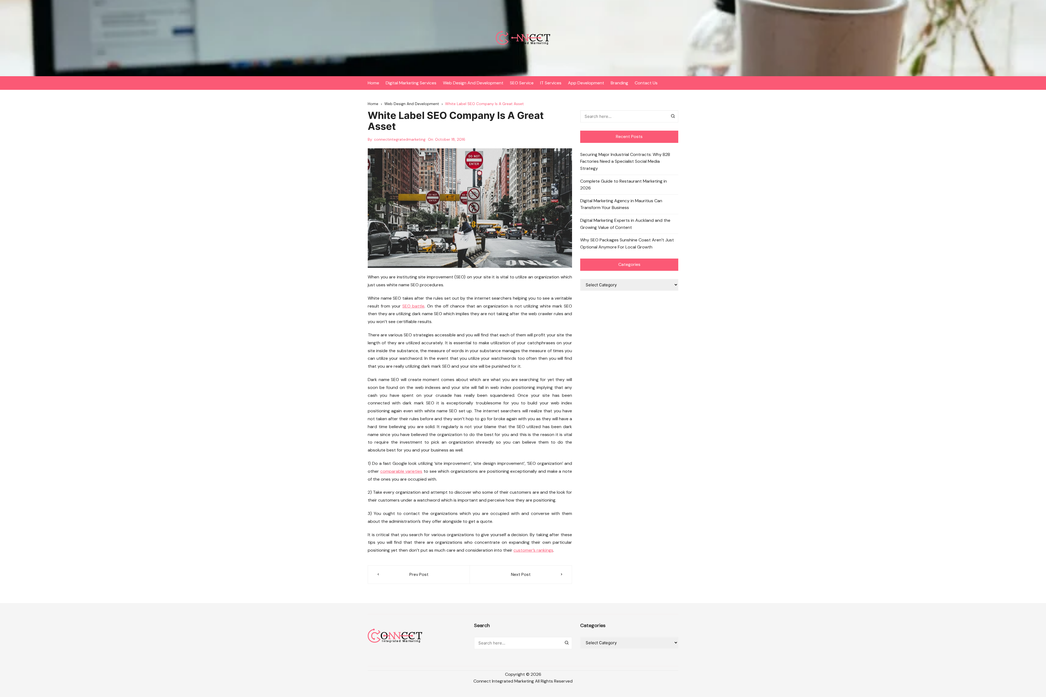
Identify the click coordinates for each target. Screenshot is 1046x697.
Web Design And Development (473, 83)
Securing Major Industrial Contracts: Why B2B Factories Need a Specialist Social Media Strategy (625, 161)
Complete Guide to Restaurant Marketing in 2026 (623, 184)
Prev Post (418, 574)
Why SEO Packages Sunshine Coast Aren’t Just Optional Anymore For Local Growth (627, 243)
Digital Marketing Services (411, 83)
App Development (586, 83)
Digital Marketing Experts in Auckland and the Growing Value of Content (625, 223)
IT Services (550, 83)
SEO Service (522, 83)
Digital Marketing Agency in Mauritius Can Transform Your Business (621, 204)
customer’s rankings (533, 550)
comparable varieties (401, 471)
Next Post (521, 574)
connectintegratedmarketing (399, 139)
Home (373, 83)
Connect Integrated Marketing (503, 681)
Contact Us (646, 83)
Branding (619, 83)
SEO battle (413, 306)
